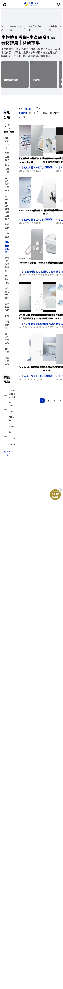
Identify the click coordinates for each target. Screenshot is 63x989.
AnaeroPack (15, 426)
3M (10, 432)
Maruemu (14, 444)
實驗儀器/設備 (16, 28)
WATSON (13, 438)
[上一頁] (36, 400)
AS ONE (11, 404)
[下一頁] (60, 400)
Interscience (15, 411)
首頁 (2, 28)
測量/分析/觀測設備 (34, 28)
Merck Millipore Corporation (15, 393)
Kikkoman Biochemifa (15, 419)
